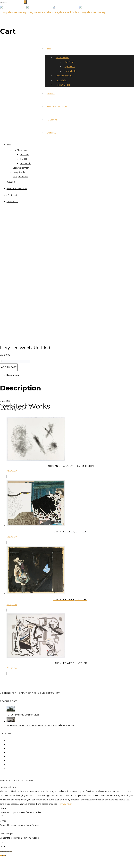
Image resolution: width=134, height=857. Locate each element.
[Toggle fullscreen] (7, 851)
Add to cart (8, 367)
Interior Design (57, 106)
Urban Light (70, 71)
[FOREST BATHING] (11, 711)
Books (51, 93)
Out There (69, 62)
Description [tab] (13, 375)
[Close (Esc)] (1, 851)
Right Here (70, 66)
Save (2, 846)
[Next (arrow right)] (4, 855)
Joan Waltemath (64, 76)
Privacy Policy (65, 804)
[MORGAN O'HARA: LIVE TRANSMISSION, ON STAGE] (11, 721)
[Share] (4, 851)
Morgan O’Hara (63, 85)
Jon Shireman (62, 57)
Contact (52, 133)
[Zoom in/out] (10, 851)
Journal (52, 120)
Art (49, 48)
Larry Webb (61, 80)
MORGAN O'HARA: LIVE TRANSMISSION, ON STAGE (32, 725)
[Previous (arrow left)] (1, 855)
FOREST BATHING (15, 715)
